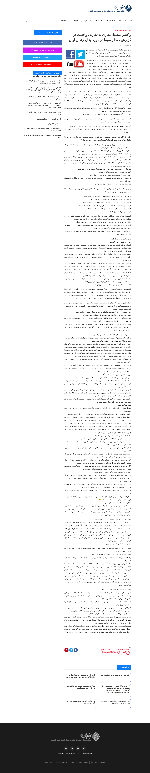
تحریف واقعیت (105, 649)
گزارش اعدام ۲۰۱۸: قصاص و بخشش (48, 119)
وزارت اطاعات (125, 652)
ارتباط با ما (74, 20)
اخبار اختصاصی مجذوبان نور (122, 30)
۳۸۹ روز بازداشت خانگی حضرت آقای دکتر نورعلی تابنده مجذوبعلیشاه (80, 687)
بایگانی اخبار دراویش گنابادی (117, 20)
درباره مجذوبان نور (87, 20)
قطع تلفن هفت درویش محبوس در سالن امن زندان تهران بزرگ (42, 136)
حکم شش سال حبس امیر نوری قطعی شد (115, 675)
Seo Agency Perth (98, 762)
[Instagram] (78, 748)
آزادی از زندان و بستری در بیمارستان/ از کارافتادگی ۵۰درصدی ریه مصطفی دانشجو (80, 676)
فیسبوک (102, 651)
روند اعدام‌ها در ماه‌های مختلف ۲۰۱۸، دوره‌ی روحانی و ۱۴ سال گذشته (42, 129)
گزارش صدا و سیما (124, 654)
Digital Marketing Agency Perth (56, 762)
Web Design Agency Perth (80, 762)
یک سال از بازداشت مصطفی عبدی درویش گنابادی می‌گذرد (80, 702)
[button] (25, 20)
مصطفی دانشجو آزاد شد (53, 123)
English (64, 20)
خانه (131, 20)
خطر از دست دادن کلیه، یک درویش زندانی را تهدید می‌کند (44, 113)
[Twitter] (72, 748)
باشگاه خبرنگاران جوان (123, 649)
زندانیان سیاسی (121, 651)
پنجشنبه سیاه (106, 652)
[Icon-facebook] (84, 748)
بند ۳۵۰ (113, 649)
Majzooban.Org (70, 753)
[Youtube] (66, 748)
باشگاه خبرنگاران (125, 60)
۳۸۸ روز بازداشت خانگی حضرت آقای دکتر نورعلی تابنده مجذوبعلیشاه (115, 702)
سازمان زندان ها (111, 651)
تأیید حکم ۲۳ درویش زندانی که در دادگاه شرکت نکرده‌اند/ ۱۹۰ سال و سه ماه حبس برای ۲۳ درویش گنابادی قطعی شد (44, 105)
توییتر (128, 651)
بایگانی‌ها (100, 20)
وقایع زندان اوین (115, 652)
